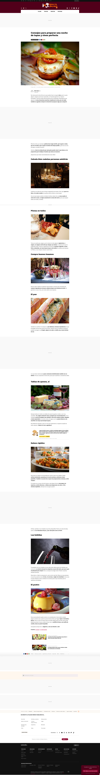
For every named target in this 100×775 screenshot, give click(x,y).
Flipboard (43, 39)
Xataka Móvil (23, 752)
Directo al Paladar (50, 750)
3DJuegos (31, 750)
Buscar (26, 8)
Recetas (53, 11)
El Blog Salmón (75, 750)
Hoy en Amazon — (44, 436)
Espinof (39, 752)
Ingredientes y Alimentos (46, 653)
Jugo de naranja (69, 711)
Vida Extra (31, 752)
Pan (58, 653)
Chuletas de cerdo (47, 711)
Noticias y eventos (38, 653)
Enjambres (33, 724)
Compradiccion (66, 754)
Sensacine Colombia (40, 767)
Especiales (54, 653)
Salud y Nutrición (24, 721)
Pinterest (67, 8)
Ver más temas (24, 732)
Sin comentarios (35, 39)
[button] (37, 90)
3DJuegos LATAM (33, 765)
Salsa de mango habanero (38, 711)
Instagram (72, 8)
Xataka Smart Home (23, 756)
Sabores (62, 653)
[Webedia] (24, 745)
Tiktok (78, 8)
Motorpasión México (57, 766)
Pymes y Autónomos (74, 753)
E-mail (44, 39)
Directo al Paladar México (50, 766)
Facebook (69, 8)
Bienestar (43, 724)
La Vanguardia (43, 629)
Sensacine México (41, 765)
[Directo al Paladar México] (50, 5)
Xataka (22, 750)
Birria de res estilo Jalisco (61, 711)
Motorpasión (57, 750)
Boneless (53, 711)
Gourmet (23, 719)
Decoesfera (66, 752)
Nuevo (23, 8)
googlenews (76, 8)
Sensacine (40, 750)
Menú (21, 8)
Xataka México (23, 765)
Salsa (32, 728)
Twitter (41, 39)
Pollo (22, 728)
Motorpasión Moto (58, 752)
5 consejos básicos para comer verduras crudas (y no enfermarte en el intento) (57, 648)
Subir (76, 745)
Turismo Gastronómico (34, 722)
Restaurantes (44, 719)
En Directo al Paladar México (52, 635)
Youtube (74, 8)
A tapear (37, 629)
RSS (66, 732)
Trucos (46, 11)
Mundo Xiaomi (23, 758)
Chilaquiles (30, 711)
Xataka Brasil (23, 766)
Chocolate (43, 728)
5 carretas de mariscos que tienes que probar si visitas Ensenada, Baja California (57, 637)
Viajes (39, 11)
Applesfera (23, 754)
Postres (60, 11)
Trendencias (66, 750)
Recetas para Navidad (23, 725)
